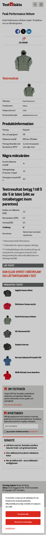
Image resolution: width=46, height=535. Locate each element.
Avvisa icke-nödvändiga (23, 522)
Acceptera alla (23, 514)
